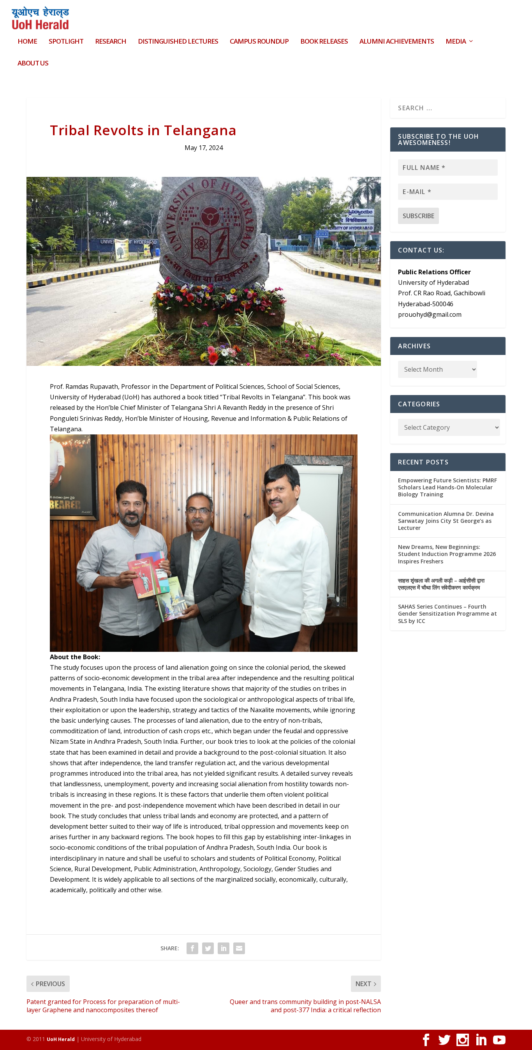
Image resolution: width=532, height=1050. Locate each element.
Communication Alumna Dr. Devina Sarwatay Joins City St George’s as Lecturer (446, 520)
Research (110, 42)
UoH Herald (61, 1039)
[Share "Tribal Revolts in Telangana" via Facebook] (192, 948)
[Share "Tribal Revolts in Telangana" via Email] (239, 948)
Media (456, 42)
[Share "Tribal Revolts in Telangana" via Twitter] (208, 948)
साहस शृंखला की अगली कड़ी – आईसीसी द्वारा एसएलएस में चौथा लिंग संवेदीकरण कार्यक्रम (441, 584)
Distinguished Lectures (178, 42)
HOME (27, 42)
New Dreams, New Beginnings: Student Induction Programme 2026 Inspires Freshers (447, 554)
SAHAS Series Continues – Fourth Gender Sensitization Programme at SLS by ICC (447, 613)
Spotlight (66, 42)
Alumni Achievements (396, 42)
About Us (33, 63)
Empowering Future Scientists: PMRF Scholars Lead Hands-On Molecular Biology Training (447, 487)
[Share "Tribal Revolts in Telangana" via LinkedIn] (223, 948)
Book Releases (324, 42)
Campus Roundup (259, 42)
